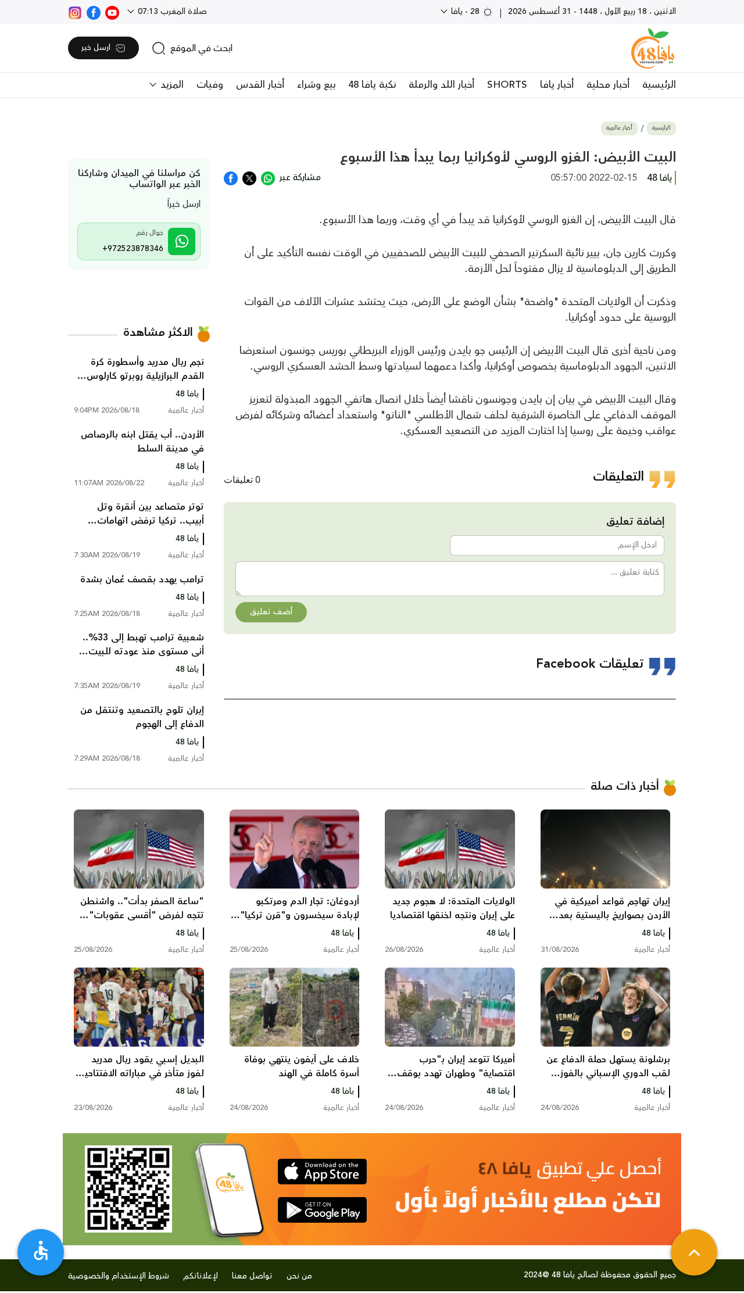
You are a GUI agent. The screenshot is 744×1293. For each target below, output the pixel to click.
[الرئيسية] (652, 48)
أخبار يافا (557, 84)
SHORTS (507, 84)
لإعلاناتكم (200, 1276)
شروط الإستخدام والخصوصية (118, 1276)
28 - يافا (465, 11)
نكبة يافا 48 (372, 84)
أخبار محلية (607, 84)
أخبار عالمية (619, 128)
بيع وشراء (316, 84)
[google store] (322, 1210)
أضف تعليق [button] (271, 612)
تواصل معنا (252, 1276)
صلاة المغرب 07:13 (171, 11)
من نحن (299, 1276)
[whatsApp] (268, 177)
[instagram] (75, 11)
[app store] (322, 1171)
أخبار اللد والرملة (441, 84)
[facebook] (94, 11)
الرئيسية (659, 84)
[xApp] (249, 177)
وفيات (209, 84)
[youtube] (112, 11)
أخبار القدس (260, 84)
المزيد (171, 84)
